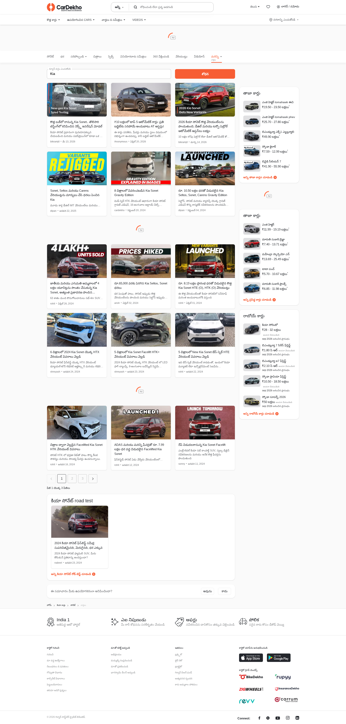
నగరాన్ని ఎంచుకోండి (284, 19)
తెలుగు (253, 6)
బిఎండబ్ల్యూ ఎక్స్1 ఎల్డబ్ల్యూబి (278, 131)
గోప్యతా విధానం (54, 672)
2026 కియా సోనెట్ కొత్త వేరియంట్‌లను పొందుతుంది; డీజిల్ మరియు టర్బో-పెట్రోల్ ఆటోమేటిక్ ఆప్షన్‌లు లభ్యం (203, 126)
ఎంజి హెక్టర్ (268, 224)
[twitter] (268, 718)
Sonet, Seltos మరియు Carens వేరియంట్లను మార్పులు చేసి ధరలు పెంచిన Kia (75, 195)
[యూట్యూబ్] (278, 718)
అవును (207, 591)
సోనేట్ (50, 56)
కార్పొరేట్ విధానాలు (56, 678)
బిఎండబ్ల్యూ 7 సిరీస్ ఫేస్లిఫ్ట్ (276, 345)
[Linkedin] (297, 718)
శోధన (205, 74)
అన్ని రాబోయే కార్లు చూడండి (258, 413)
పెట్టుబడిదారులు (54, 684)
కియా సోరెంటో (270, 324)
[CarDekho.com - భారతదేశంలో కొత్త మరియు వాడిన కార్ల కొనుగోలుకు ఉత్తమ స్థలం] (64, 7)
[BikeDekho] (251, 677)
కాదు (224, 591)
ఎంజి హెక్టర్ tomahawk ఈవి (278, 102)
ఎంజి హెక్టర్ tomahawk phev (278, 117)
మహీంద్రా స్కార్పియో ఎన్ (276, 254)
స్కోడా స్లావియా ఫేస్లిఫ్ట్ (274, 376)
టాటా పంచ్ (268, 269)
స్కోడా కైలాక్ (269, 146)
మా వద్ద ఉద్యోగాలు (56, 660)
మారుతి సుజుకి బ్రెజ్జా (273, 239)
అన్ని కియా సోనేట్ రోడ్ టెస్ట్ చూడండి (71, 574)
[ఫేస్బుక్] (259, 718)
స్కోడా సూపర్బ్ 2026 (274, 397)
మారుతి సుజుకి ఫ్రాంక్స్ (274, 283)
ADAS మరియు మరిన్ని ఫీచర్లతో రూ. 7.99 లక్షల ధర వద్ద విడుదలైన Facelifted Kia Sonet (139, 449)
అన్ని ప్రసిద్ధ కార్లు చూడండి (257, 299)
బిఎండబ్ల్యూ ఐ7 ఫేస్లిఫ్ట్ (274, 361)
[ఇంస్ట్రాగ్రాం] (288, 718)
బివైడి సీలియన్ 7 (271, 161)
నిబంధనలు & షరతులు (57, 666)
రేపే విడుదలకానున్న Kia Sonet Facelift (201, 444)
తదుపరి (93, 478)
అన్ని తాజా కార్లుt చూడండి (257, 177)
